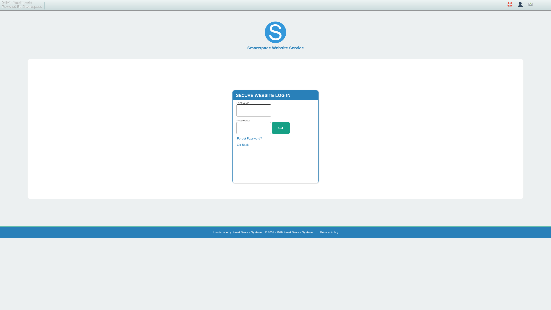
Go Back (243, 144)
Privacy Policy (329, 232)
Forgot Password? (249, 138)
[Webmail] (530, 5)
